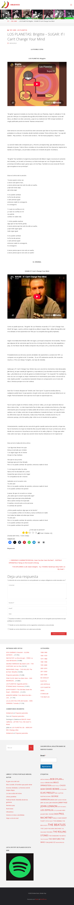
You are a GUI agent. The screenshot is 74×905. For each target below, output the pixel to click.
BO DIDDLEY (44, 678)
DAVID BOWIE (52, 788)
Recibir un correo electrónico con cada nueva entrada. (25, 629)
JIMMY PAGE (62, 803)
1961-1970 (43, 655)
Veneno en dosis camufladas (15, 815)
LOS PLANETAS (22, 30)
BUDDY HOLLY (55, 785)
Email (43, 756)
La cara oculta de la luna (14, 793)
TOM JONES (49, 842)
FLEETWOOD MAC (45, 796)
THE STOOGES (44, 839)
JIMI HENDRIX (53, 803)
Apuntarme (46, 766)
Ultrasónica (9, 812)
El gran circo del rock (12, 781)
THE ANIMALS (57, 821)
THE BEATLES (45, 697)
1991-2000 (14, 21)
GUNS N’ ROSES (62, 800)
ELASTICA (43, 681)
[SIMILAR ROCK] (5, 5)
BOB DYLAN (56, 779)
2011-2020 (43, 671)
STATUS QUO (49, 821)
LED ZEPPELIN (45, 684)
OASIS (42, 690)
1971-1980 (43, 659)
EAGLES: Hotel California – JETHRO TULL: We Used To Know (18, 721)
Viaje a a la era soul (12, 818)
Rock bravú (9, 809)
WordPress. (43, 899)
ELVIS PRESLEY (47, 792)
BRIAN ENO (49, 782)
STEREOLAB (44, 694)
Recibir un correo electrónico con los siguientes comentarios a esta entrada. (32, 625)
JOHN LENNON (48, 806)
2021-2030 (43, 675)
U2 (54, 842)
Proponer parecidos (21, 713)
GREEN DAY (54, 800)
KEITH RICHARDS (62, 806)
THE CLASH (44, 828)
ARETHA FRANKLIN (45, 779)
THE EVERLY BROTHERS (54, 828)
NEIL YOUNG (49, 814)
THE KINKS (50, 832)
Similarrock (9, 713)
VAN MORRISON (60, 842)
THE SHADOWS (54, 836)
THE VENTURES (55, 839)
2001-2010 (43, 668)
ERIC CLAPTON (59, 793)
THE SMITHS (62, 836)
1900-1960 (43, 652)
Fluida (37, 899)
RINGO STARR (57, 818)
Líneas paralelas (11, 796)
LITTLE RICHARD (58, 810)
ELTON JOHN (63, 789)
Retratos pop (10, 805)
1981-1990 (43, 662)
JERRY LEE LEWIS (44, 802)
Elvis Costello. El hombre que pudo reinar (19, 784)
